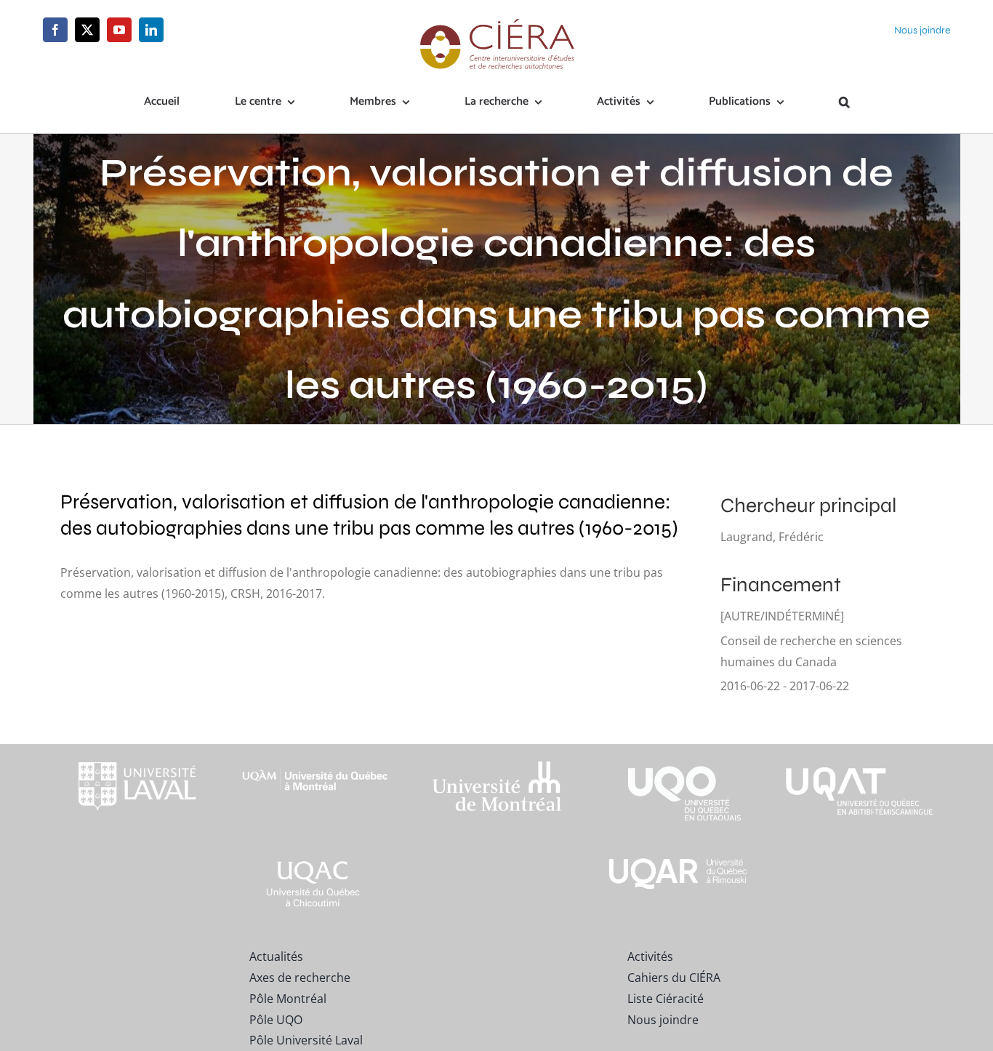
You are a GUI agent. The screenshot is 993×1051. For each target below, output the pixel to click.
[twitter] (87, 29)
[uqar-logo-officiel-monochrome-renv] (678, 860)
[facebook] (55, 29)
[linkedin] (151, 29)
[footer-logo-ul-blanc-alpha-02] (133, 750)
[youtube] (119, 29)
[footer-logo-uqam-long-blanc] (315, 757)
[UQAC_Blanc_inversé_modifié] (315, 860)
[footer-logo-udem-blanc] (496, 764)
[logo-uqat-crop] (859, 750)
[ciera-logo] (497, 23)
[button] (844, 102)
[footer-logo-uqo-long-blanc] (678, 750)
